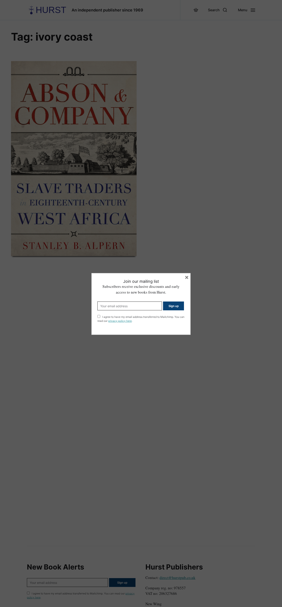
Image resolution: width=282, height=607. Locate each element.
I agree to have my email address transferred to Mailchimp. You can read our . (140, 318)
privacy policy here (120, 320)
